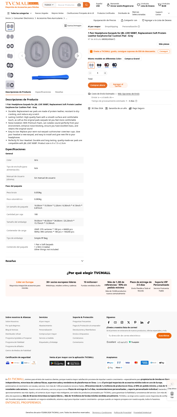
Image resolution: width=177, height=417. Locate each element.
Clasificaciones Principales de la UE (80, 13)
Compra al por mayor (48, 334)
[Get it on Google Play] (57, 363)
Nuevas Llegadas (41, 13)
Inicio (8, 18)
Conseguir (164, 51)
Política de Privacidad (122, 412)
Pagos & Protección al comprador (86, 325)
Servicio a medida (46, 338)
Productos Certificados (106, 13)
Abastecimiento (45, 325)
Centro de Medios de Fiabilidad (18, 350)
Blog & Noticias (12, 329)
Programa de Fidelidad (15, 342)
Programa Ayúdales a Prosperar (19, 338)
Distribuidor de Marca (126, 13)
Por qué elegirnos (13, 325)
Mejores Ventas (58, 13)
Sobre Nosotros (12, 321)
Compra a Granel (132, 58)
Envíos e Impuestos (81, 334)
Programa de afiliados (15, 346)
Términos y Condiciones (102, 412)
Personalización (45, 329)
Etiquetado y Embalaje (48, 342)
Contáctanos (78, 338)
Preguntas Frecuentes (82, 321)
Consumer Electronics (24, 18)
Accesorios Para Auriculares (50, 18)
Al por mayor (44, 321)
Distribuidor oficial (13, 334)
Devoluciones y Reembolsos (84, 329)
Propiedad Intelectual (142, 412)
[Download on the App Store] (73, 363)
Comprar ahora (97, 85)
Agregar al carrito (118, 85)
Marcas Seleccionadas (138, 13)
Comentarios (78, 342)
